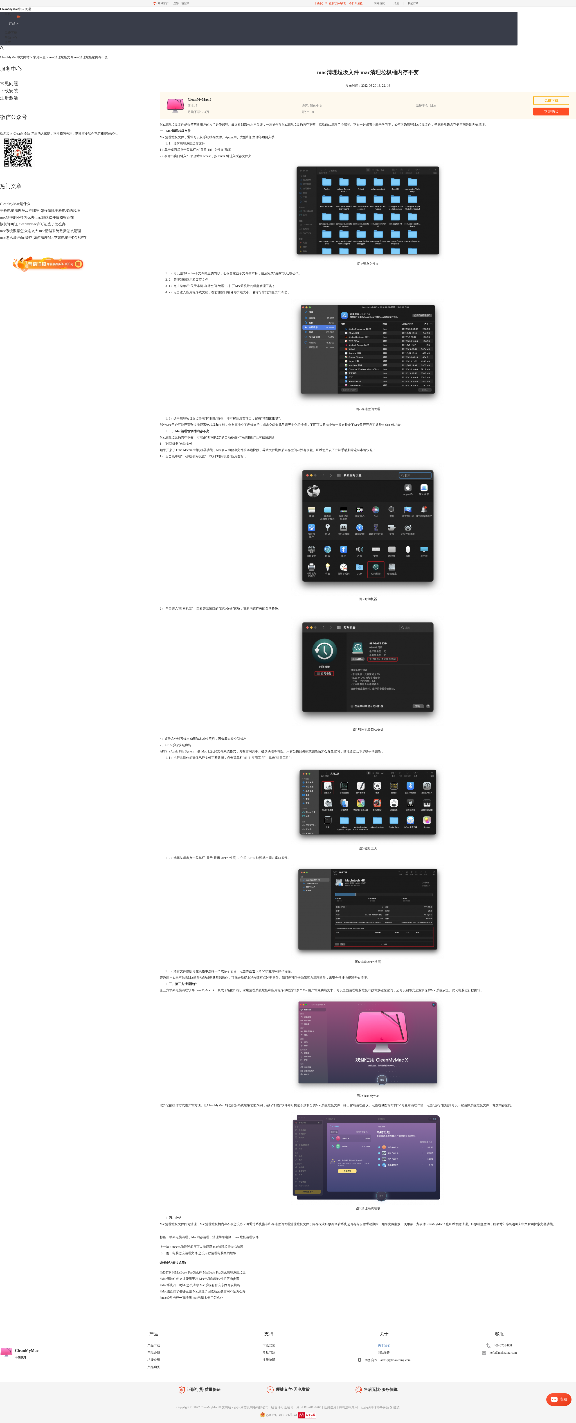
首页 (7, 14)
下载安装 (9, 90)
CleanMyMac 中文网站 (216, 1407)
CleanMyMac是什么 (15, 204)
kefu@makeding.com (503, 1352)
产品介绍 (153, 1352)
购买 (7, 43)
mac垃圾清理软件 (246, 1237)
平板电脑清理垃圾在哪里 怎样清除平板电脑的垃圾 (40, 210)
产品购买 (153, 1367)
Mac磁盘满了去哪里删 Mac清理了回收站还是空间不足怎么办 (202, 1291)
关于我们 (384, 1345)
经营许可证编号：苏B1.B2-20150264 (296, 1407)
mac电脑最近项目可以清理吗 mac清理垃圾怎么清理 (207, 1247)
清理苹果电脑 (221, 1237)
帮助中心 (10, 37)
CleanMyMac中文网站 (14, 57)
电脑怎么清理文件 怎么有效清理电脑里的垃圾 (204, 1253)
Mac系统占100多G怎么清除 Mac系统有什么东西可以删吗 (200, 1285)
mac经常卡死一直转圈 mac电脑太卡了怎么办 (191, 1297)
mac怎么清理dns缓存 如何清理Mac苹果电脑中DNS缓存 (43, 237)
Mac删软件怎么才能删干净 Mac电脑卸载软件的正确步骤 (199, 1279)
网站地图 (384, 1352)
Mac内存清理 (200, 1237)
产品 (12, 23)
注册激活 (9, 97)
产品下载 (153, 1345)
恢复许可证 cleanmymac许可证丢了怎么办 (32, 224)
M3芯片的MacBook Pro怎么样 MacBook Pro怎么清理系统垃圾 (203, 1272)
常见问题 (39, 57)
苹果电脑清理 (178, 1237)
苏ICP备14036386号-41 (281, 1415)
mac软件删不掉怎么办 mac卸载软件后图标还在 (37, 217)
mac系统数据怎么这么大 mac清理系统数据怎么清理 (40, 231)
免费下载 (10, 32)
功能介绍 (153, 1360)
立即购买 (551, 111)
